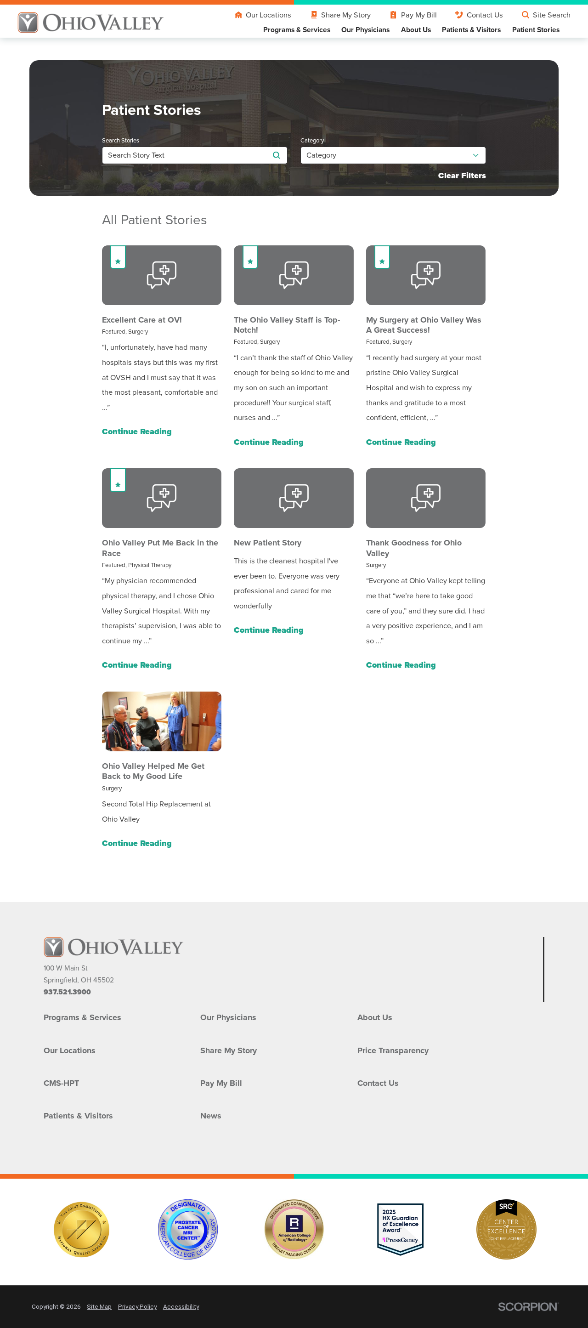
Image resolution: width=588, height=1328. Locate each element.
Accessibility (181, 1306)
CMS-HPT (61, 1083)
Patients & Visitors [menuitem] (471, 29)
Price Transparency (393, 1050)
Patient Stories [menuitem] (536, 29)
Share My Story (346, 14)
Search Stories (120, 140)
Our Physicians (228, 1017)
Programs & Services (82, 1017)
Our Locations (268, 14)
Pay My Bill (418, 14)
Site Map (99, 1306)
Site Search (552, 14)
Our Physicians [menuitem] (365, 29)
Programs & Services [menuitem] (296, 29)
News (210, 1116)
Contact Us (485, 14)
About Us (374, 1017)
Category (312, 140)
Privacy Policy (137, 1306)
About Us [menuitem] (416, 29)
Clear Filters (462, 176)
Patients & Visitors (78, 1116)
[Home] (90, 22)
